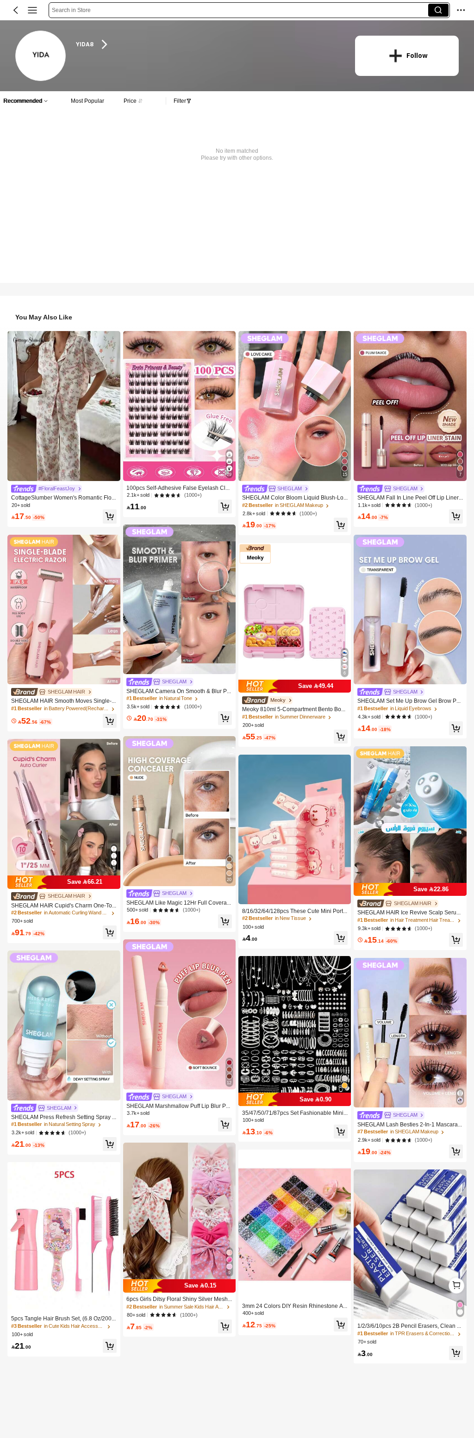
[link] (41, 56)
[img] (63, 882)
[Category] (32, 10)
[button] (15, 10)
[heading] (208, 44)
